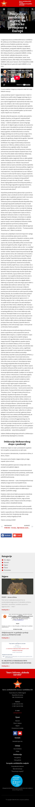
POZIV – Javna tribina (9, 597)
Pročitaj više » (6, 610)
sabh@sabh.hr (17, 713)
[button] (4, 9)
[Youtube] (20, 733)
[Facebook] (15, 733)
